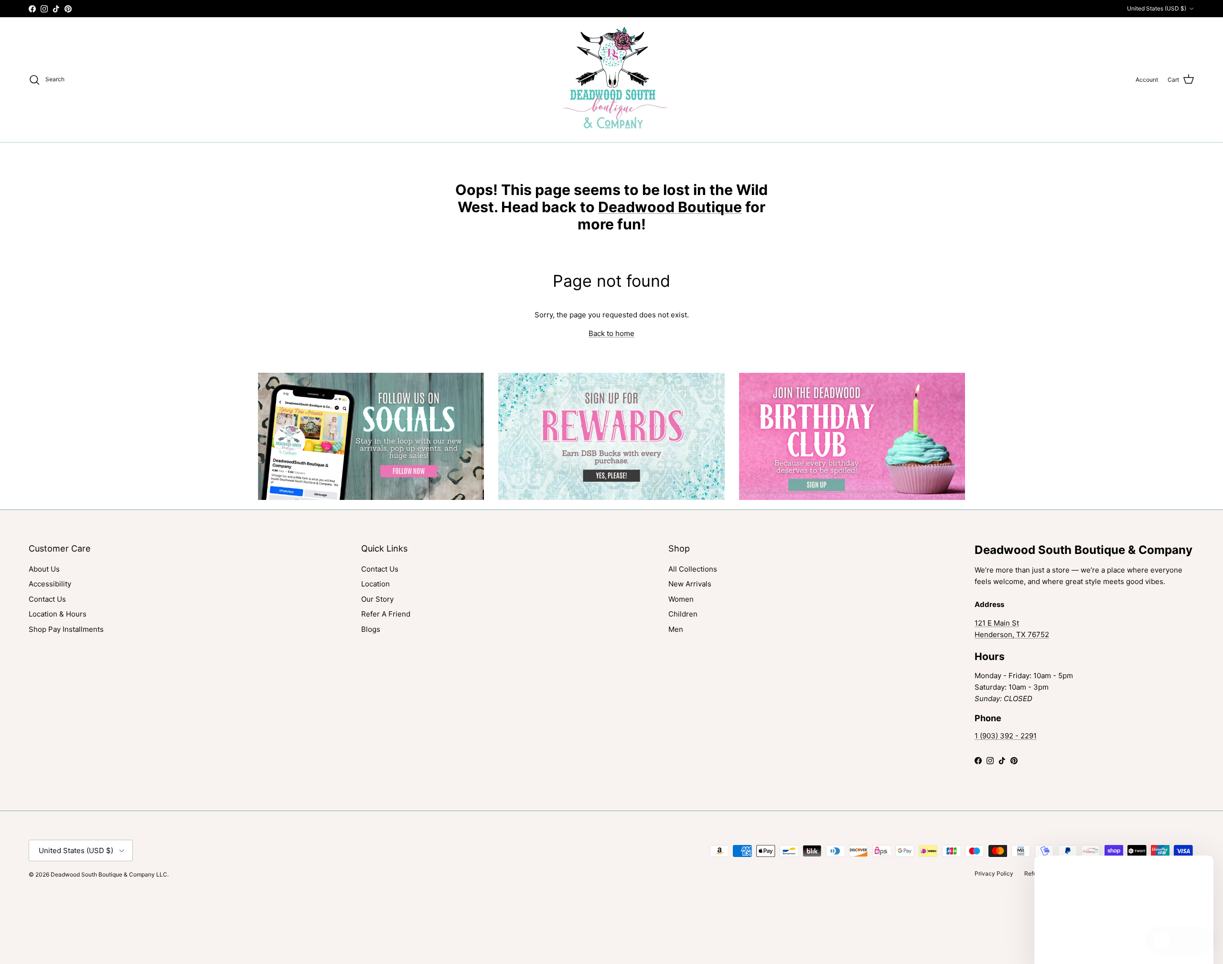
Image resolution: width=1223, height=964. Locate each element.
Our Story (377, 599)
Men (675, 629)
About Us (44, 569)
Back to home (611, 333)
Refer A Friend (385, 613)
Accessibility (50, 583)
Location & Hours (57, 613)
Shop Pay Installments (66, 629)
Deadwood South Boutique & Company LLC (109, 874)
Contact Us (47, 599)
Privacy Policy (994, 873)
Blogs (370, 629)
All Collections (692, 569)
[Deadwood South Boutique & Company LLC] (612, 79)
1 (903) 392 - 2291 (1006, 735)
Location (375, 583)
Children (682, 613)
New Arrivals (689, 583)
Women (681, 599)
